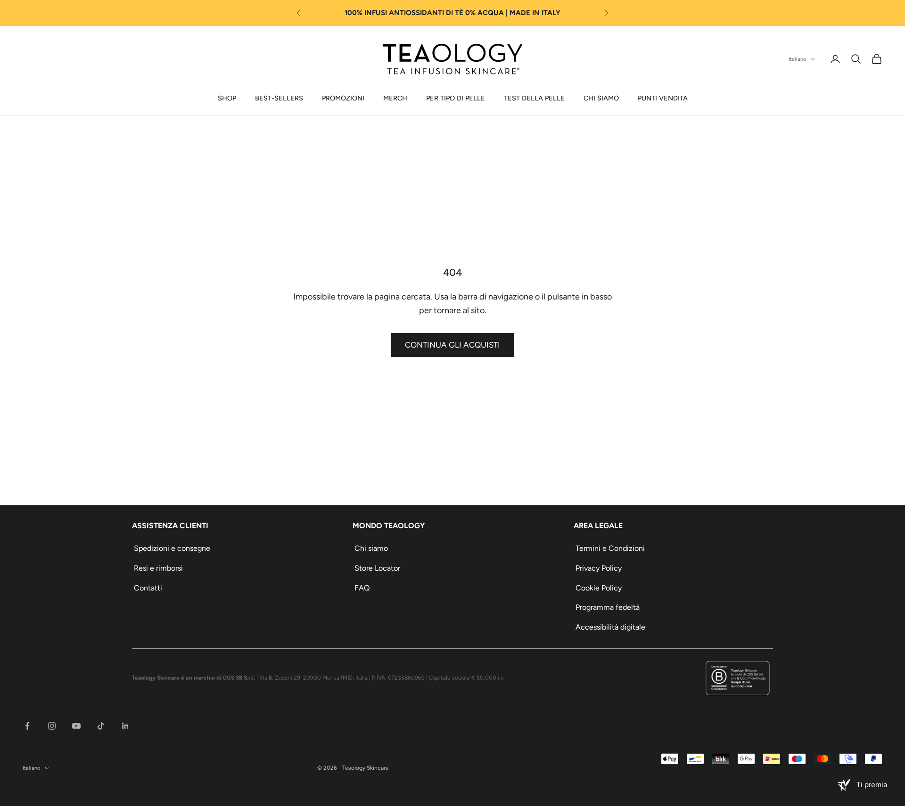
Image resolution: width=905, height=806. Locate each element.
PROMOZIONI (343, 98)
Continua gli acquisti (452, 344)
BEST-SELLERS (279, 98)
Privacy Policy (599, 568)
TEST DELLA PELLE (534, 98)
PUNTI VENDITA (663, 98)
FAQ (362, 587)
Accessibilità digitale (610, 627)
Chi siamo (371, 548)
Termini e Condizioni (610, 548)
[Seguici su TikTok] (101, 726)
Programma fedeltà (608, 607)
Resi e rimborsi (158, 568)
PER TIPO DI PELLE (455, 98)
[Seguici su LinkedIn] (125, 726)
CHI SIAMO (601, 98)
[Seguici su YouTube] (76, 726)
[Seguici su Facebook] (27, 726)
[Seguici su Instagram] (52, 726)
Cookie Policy (599, 587)
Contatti (148, 587)
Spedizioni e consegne (172, 548)
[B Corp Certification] (737, 678)
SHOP (227, 98)
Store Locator (377, 568)
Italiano (797, 59)
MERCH (395, 98)
